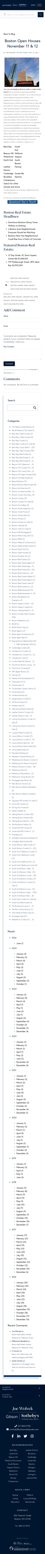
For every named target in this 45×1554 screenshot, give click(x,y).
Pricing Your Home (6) (20, 807)
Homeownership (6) (19, 695)
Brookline (8, 176)
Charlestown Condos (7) (21, 651)
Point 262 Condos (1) (20, 804)
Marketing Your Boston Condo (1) (25, 760)
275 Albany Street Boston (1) (23, 427)
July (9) (19, 1208)
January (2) (21, 1042)
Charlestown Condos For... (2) (23, 654)
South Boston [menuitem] (13, 1464)
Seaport (18, 156)
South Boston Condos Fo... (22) (24, 848)
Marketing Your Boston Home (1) (24, 763)
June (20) (20, 1252)
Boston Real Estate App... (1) (23, 566)
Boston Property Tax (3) (21, 556)
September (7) (22, 1214)
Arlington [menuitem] (31, 1467)
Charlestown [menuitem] (13, 1481)
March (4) (20, 960)
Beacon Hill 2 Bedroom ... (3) (23, 464)
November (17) (22, 1316)
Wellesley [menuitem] (32, 1471)
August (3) (21, 1018)
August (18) (21, 1306)
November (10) (23, 1221)
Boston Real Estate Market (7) (23, 576)
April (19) (20, 1245)
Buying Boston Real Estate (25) (24, 641)
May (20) (20, 1296)
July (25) (20, 1302)
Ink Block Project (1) (19, 702)
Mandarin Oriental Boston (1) (23, 756)
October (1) (21, 984)
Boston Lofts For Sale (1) (21, 529)
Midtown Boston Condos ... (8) (24, 767)
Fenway (18, 166)
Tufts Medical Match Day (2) (23, 913)
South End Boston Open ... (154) (24, 892)
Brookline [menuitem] (31, 1453)
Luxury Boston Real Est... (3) (22, 743)
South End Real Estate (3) (22, 902)
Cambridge (8, 173)
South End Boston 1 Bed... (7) (23, 868)
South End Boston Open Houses (24, 289)
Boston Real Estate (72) (21, 559)
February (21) (22, 1238)
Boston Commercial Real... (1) (23, 491)
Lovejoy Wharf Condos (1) (22, 733)
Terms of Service (8, 373)
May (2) (19, 1055)
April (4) (20, 964)
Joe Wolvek (11, 52)
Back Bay (8, 146)
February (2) (21, 957)
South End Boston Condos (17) (24, 879)
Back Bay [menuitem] (13, 1450)
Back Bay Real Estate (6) (21, 454)
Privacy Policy (33, 369)
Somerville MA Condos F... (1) (23, 831)
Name (6, 316)
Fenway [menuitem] (13, 1478)
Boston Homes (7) (19, 518)
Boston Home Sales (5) (21, 515)
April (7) (20, 1086)
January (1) (21, 1076)
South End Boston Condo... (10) (24, 875)
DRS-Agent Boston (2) (20, 671)
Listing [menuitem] (15, 1498)
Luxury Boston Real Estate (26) (24, 746)
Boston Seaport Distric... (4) (22, 603)
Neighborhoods (7, 1389)
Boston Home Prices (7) (21, 512)
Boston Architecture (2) (21, 488)
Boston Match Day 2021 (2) (22, 535)
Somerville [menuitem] (32, 1460)
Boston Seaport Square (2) (22, 607)
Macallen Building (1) (20, 753)
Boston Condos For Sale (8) (22, 501)
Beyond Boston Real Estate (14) (24, 484)
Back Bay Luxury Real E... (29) (23, 447)
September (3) (22, 1102)
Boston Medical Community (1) (24, 542)
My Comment (9, 346)
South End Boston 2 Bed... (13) (23, 872)
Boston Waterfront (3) (20, 620)
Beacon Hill (8, 153)
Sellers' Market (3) (19, 811)
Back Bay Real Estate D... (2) (23, 457)
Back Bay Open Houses (20, 278)
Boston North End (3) (20, 549)
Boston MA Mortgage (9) (21, 532)
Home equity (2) (18, 692)
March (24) (21, 1289)
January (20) (22, 1282)
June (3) (20, 1011)
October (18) (22, 1312)
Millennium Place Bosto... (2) (23, 773)
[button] (41, 14)
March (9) (20, 1194)
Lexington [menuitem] (32, 1474)
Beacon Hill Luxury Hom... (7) (23, 471)
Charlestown (9, 180)
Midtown (19, 153)
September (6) (22, 1021)
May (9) (19, 1201)
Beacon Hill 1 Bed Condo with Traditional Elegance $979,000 (22, 1356)
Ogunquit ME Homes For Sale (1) (24, 800)
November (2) (22, 1028)
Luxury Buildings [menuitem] (29, 1498)
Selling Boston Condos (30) (22, 814)
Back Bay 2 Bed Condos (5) (22, 437)
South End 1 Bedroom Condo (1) (24, 851)
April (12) (20, 1198)
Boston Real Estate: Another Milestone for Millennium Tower (22, 1336)
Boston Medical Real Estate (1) (24, 546)
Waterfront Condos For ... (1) (23, 919)
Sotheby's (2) (17, 834)
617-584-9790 (24, 1426)
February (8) (21, 1191)
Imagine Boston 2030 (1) (21, 699)
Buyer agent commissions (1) (23, 634)
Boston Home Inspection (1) (22, 508)
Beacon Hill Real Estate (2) (22, 478)
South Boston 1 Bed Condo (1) (23, 845)
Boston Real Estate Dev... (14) (23, 569)
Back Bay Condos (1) (20, 440)
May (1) (19, 1008)
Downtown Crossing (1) (21, 668)
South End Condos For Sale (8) (24, 899)
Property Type (7, 1397)
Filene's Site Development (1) (23, 678)
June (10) (20, 1204)
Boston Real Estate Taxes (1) (23, 583)
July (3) (19, 974)
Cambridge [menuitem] (31, 1457)
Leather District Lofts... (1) (22, 716)
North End (8, 160)
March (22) (21, 1242)
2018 (14, 1182)
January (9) (21, 1187)
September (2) (22, 980)
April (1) (19, 1004)
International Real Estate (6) (23, 709)
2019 (14, 1158)
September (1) (22, 1146)
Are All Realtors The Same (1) (23, 430)
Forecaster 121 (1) (18, 682)
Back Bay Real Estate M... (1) (23, 461)
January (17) (21, 1235)
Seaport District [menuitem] (13, 1467)
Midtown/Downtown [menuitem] (13, 1460)
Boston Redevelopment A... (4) (23, 593)
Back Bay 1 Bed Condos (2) (22, 434)
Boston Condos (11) (19, 498)
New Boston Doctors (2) (21, 783)
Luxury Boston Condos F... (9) (23, 739)
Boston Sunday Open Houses (23, 285)
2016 (14, 1277)
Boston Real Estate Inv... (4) (22, 573)
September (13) (23, 1262)
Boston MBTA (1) (18, 539)
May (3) (19, 967)
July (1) (19, 1014)
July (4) (19, 1096)
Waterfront (8, 156)
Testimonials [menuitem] (30, 1502)
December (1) (22, 1112)
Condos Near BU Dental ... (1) (23, 661)
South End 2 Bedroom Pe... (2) (23, 862)
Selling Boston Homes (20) (22, 817)
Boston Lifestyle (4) (19, 525)
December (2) (22, 1153)
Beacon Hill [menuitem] (13, 1457)
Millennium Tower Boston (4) (23, 777)
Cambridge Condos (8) (21, 648)
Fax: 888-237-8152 (22, 1526)
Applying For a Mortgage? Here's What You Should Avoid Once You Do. (23, 1367)
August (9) (21, 1211)
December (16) (22, 1319)
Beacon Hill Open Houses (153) (24, 474)
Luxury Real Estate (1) (20, 750)
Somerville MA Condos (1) (22, 828)
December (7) (22, 1224)
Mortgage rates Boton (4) (22, 780)
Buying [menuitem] (15, 1495)
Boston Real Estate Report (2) (23, 580)
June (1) (19, 943)
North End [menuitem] (13, 1474)
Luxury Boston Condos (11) (22, 736)
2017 (14, 1229)
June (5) (20, 1092)
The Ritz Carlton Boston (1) (22, 909)
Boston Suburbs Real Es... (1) (23, 610)
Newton (18, 176)
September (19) (23, 1309)
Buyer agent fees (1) (19, 637)
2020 (14, 1117)
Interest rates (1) (18, 705)
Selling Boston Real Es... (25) (23, 821)
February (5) (21, 998)
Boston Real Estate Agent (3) (23, 563)
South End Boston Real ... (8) (23, 896)
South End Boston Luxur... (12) (23, 889)
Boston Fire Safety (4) (20, 505)
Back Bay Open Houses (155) (23, 451)
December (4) (22, 1031)
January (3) (21, 994)
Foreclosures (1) (18, 685)
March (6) (20, 1082)
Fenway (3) (16, 675)
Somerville (19, 173)
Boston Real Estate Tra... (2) (22, 586)
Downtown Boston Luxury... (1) (23, 665)
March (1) (20, 1048)
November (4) (22, 1062)
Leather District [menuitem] (32, 1450)
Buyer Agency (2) (18, 631)
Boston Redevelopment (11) (22, 590)
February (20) (22, 1286)
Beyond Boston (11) (19, 481)
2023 (14, 989)
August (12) (21, 1258)
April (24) (20, 1292)
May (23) (20, 1248)
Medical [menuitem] (30, 1495)
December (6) (22, 1272)
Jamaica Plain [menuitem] (32, 1478)
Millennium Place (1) (19, 770)
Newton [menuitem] (32, 1464)
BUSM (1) (15, 624)
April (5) (20, 1133)
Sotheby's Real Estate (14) (22, 841)
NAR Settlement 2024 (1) (26, 644)
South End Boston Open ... (15, 304)
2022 (14, 1036)
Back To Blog (9, 34)
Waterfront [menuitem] (13, 1471)
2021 (14, 1070)
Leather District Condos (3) (22, 712)
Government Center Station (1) (24, 688)
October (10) (22, 1218)
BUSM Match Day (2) (20, 627)
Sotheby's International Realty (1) (25, 838)
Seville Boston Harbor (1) (21, 824)
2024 (14, 948)
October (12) (22, 1265)
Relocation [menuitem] (15, 1502)
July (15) (20, 1255)
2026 (14, 937)
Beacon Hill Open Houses (21, 282)
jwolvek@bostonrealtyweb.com (24, 1429)
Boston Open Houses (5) (21, 552)
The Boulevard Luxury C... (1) (23, 906)
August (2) (21, 977)
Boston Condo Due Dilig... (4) (23, 495)
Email (6, 326)
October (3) (21, 1024)
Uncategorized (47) (19, 916)
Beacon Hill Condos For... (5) (23, 468)
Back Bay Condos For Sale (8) (23, 444)
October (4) (21, 1106)
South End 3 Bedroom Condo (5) (24, 865)
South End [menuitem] (13, 1453)
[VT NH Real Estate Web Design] (22, 1548)
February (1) (21, 1045)
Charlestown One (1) (20, 658)
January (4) (21, 954)
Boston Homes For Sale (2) (22, 522)
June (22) (20, 1299)
